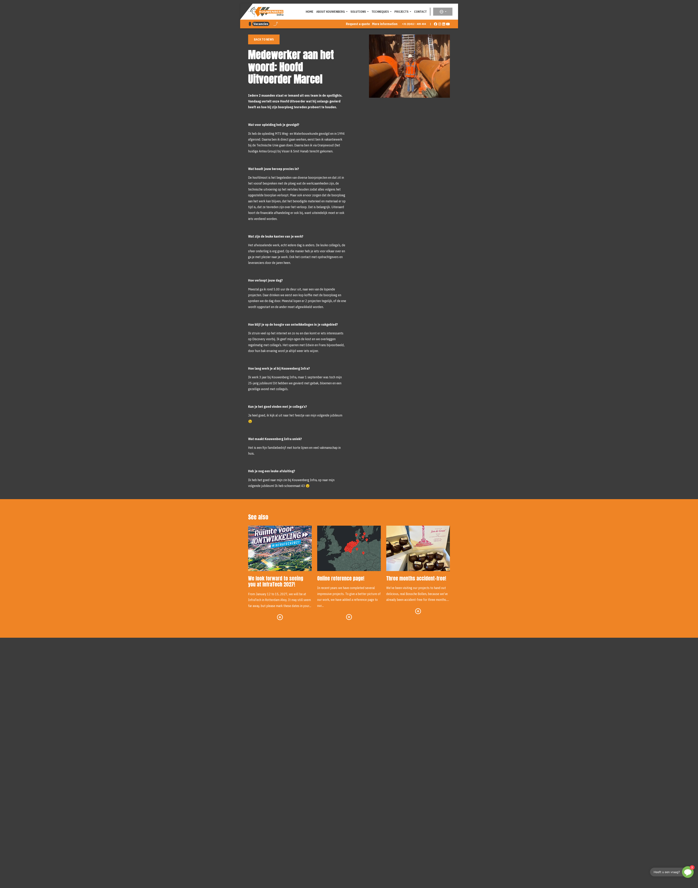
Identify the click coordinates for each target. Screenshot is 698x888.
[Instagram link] (440, 24)
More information (385, 24)
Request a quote (358, 24)
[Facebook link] (436, 24)
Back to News (264, 39)
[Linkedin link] (444, 24)
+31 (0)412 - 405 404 (414, 24)
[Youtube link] (448, 24)
